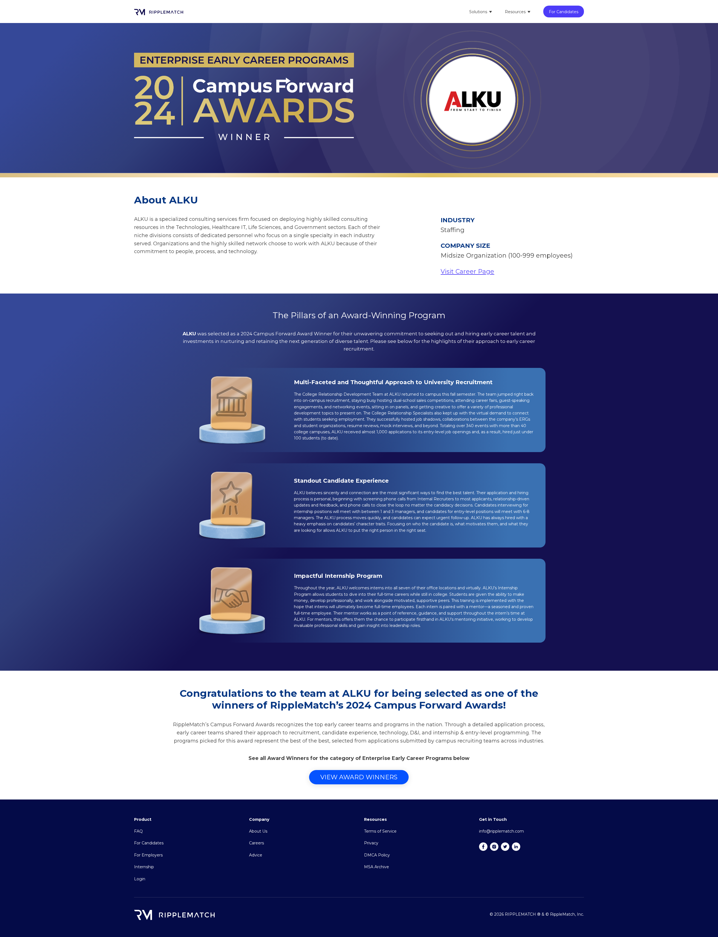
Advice (255, 855)
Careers (256, 843)
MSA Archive (376, 866)
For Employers (148, 855)
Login (139, 878)
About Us (258, 831)
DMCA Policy (377, 855)
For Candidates (563, 11)
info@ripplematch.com (501, 831)
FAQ (138, 831)
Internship (144, 866)
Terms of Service (380, 831)
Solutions (478, 11)
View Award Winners (358, 777)
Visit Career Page (467, 271)
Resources (515, 11)
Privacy (371, 843)
